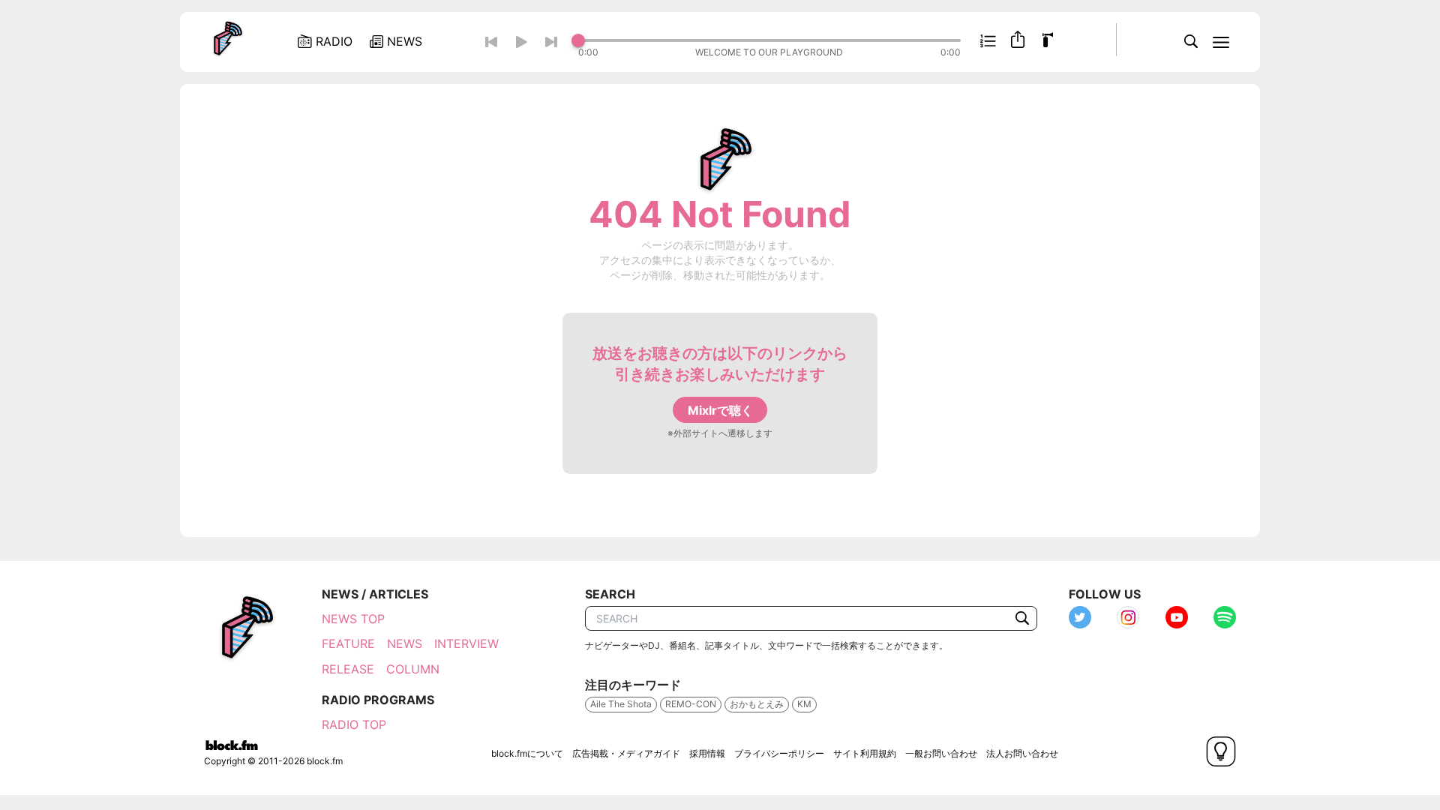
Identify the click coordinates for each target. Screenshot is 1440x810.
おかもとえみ (757, 704)
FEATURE (348, 643)
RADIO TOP (354, 724)
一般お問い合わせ (941, 753)
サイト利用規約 (864, 753)
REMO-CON (690, 704)
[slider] (769, 40)
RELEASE (348, 669)
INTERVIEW (466, 643)
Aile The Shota (621, 704)
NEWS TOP (353, 618)
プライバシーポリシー (779, 753)
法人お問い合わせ (1022, 753)
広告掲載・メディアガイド (626, 753)
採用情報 (707, 753)
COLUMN (413, 669)
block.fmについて (527, 753)
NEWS (404, 643)
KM (804, 704)
